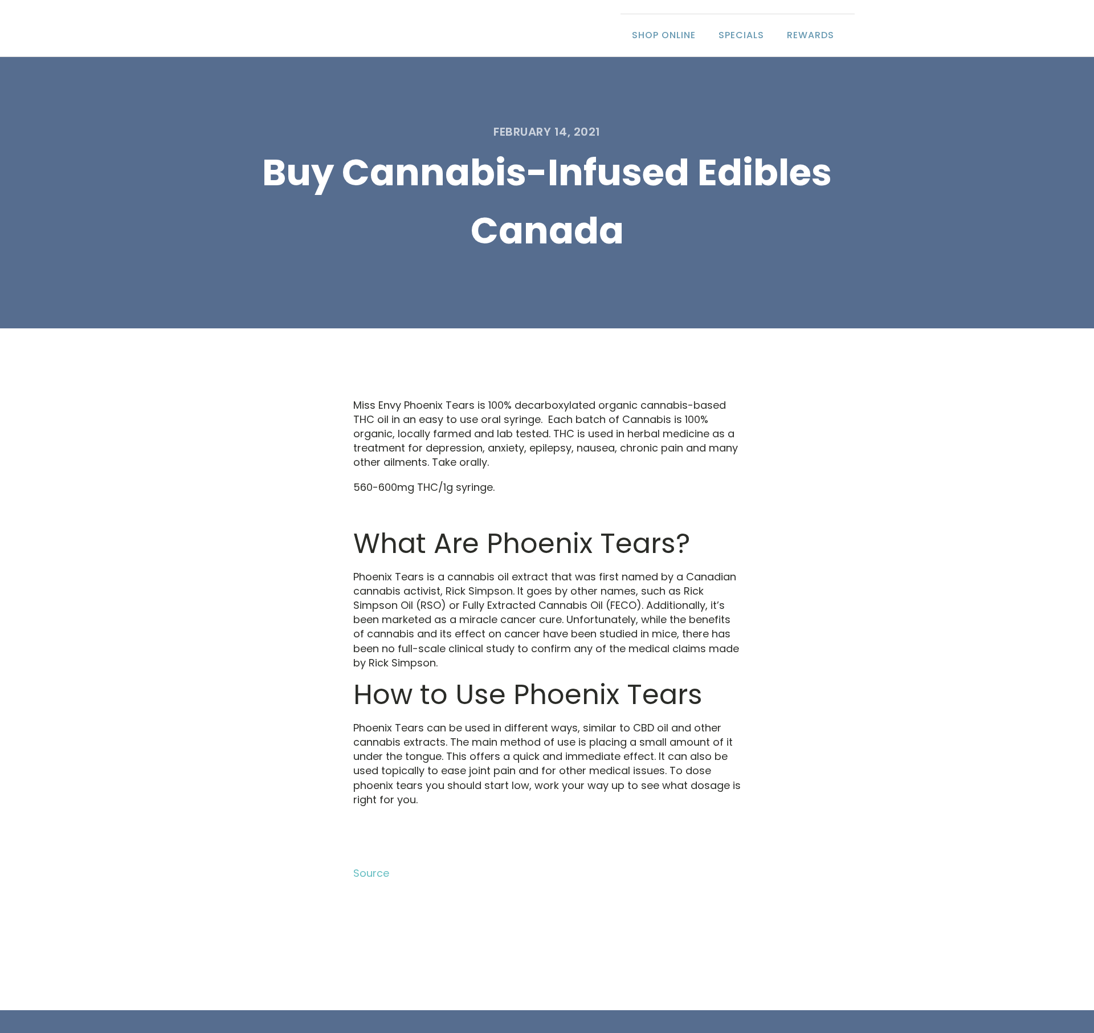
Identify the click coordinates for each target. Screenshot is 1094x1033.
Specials (741, 35)
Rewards (810, 35)
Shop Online (664, 35)
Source (371, 873)
